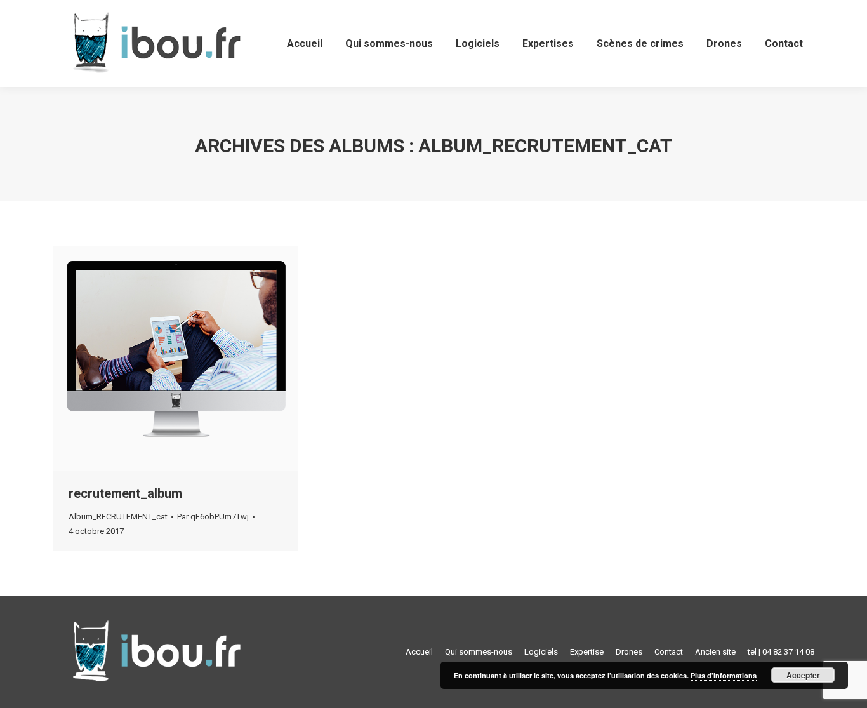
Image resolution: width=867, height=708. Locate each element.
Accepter (803, 675)
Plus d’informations (724, 675)
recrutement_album (125, 493)
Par (213, 516)
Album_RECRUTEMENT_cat (118, 516)
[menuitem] (304, 43)
